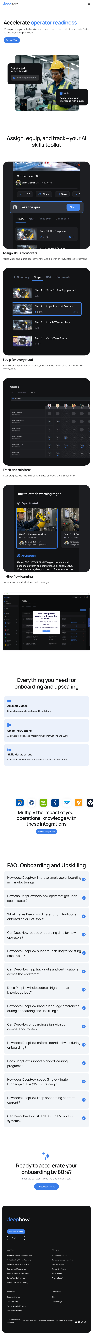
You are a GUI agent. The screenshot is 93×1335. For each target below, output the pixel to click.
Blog (53, 1297)
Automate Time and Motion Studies (19, 1255)
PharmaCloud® (57, 1278)
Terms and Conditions (46, 1321)
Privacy (25, 1321)
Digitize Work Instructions (16, 1278)
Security (33, 1321)
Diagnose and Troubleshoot (16, 1269)
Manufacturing (12, 1301)
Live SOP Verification (59, 1264)
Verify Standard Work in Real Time (19, 1260)
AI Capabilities (57, 1273)
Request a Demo (46, 1186)
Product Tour (11, 40)
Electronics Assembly (14, 1311)
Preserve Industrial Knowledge (17, 1273)
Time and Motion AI (59, 1269)
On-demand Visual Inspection (62, 1260)
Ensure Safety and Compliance (18, 1264)
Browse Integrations (46, 831)
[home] (30, 3)
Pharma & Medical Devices (16, 1306)
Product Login (57, 1301)
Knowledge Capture (59, 1255)
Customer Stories (13, 1297)
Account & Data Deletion (64, 1321)
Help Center (16, 1238)
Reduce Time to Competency (17, 1282)
